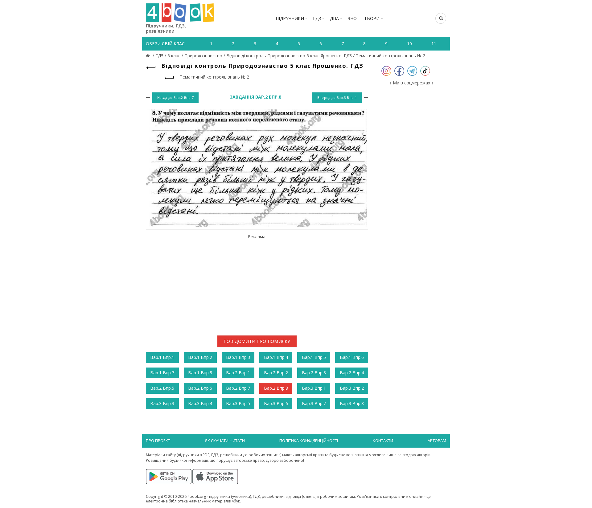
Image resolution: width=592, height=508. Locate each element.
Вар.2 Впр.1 (238, 373)
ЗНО (352, 18)
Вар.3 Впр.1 (314, 388)
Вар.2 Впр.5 (162, 388)
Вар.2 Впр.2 (276, 373)
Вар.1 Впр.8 (200, 373)
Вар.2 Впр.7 (238, 388)
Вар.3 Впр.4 (200, 403)
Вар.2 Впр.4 (352, 373)
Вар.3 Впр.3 (162, 403)
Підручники (290, 18)
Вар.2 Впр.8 (276, 388)
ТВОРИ (372, 18)
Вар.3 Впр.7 (314, 403)
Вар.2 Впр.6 (200, 388)
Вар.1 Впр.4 (276, 357)
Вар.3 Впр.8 (352, 403)
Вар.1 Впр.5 (314, 357)
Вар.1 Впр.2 (200, 357)
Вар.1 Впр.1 (162, 357)
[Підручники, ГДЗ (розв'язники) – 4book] (148, 56)
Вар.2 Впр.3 (314, 373)
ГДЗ (317, 18)
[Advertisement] (257, 282)
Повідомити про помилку (257, 341)
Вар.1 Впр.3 (238, 357)
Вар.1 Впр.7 (162, 373)
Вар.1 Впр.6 (352, 357)
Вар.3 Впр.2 (352, 388)
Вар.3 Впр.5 (238, 403)
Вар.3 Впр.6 (276, 403)
